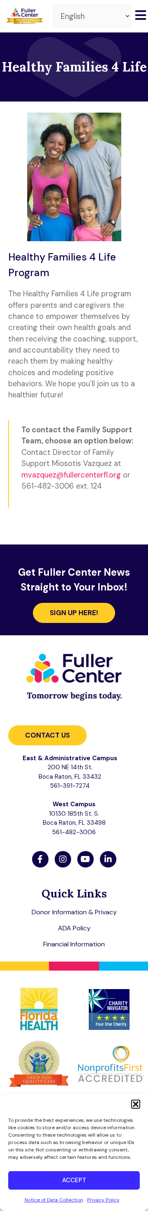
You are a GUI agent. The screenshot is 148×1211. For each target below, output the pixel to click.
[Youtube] (85, 859)
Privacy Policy (103, 1200)
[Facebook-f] (40, 859)
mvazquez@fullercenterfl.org (71, 475)
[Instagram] (63, 859)
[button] (136, 1104)
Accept (74, 1180)
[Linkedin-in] (108, 859)
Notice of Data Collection (54, 1200)
